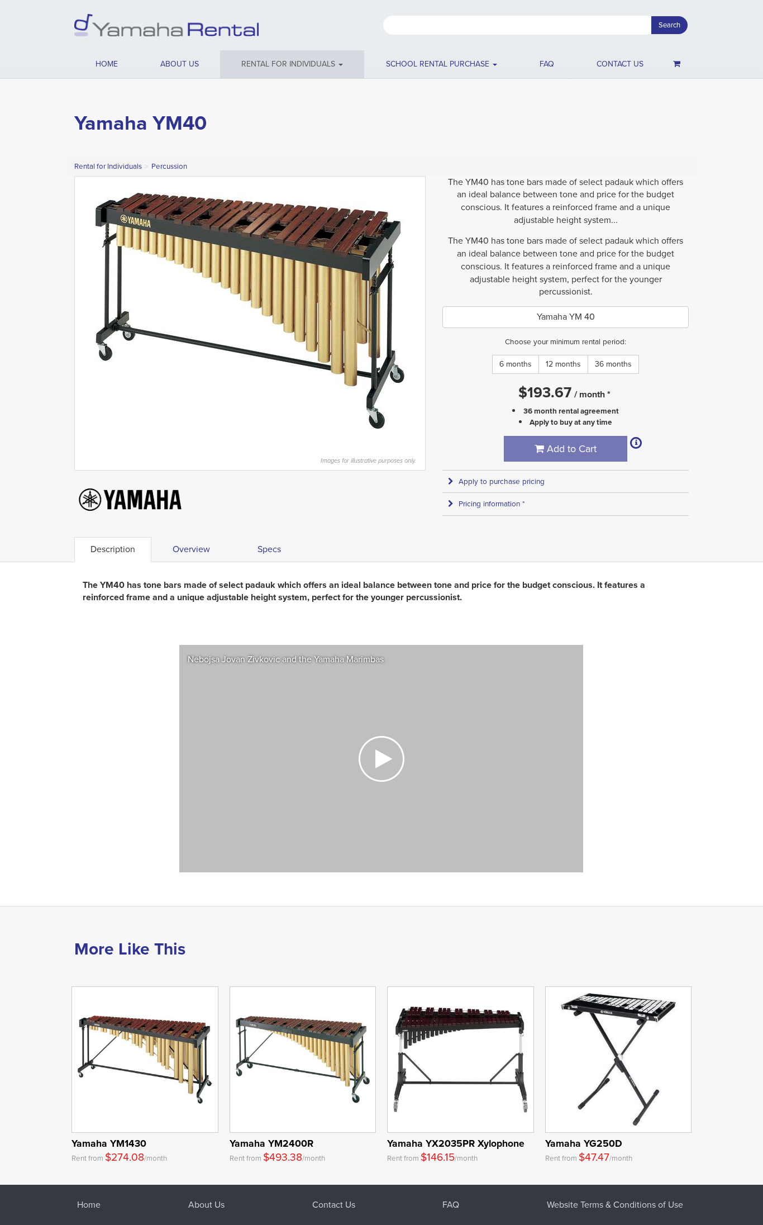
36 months (613, 364)
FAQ (547, 64)
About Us (206, 1204)
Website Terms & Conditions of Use (615, 1204)
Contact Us (333, 1204)
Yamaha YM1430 (108, 1143)
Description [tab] (112, 549)
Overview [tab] (191, 549)
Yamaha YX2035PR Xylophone (455, 1143)
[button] (292, 64)
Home (107, 64)
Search (669, 25)
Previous (88, 310)
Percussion (169, 166)
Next (411, 310)
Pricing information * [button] (492, 503)
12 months (563, 364)
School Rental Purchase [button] (439, 64)
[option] (381, 758)
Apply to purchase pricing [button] (502, 481)
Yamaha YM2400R (271, 1143)
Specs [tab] (269, 549)
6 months (515, 364)
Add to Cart (570, 448)
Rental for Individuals (108, 166)
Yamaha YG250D (583, 1143)
